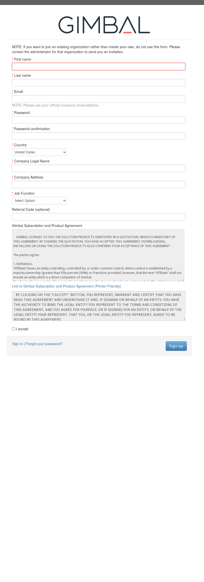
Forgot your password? (44, 343)
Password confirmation (31, 128)
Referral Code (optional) (31, 209)
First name (21, 59)
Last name (21, 75)
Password (21, 112)
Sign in (17, 343)
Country (19, 144)
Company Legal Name (31, 160)
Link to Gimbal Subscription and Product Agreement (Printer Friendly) (66, 286)
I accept (22, 328)
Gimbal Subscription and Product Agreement (47, 225)
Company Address (27, 177)
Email (17, 91)
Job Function (23, 193)
